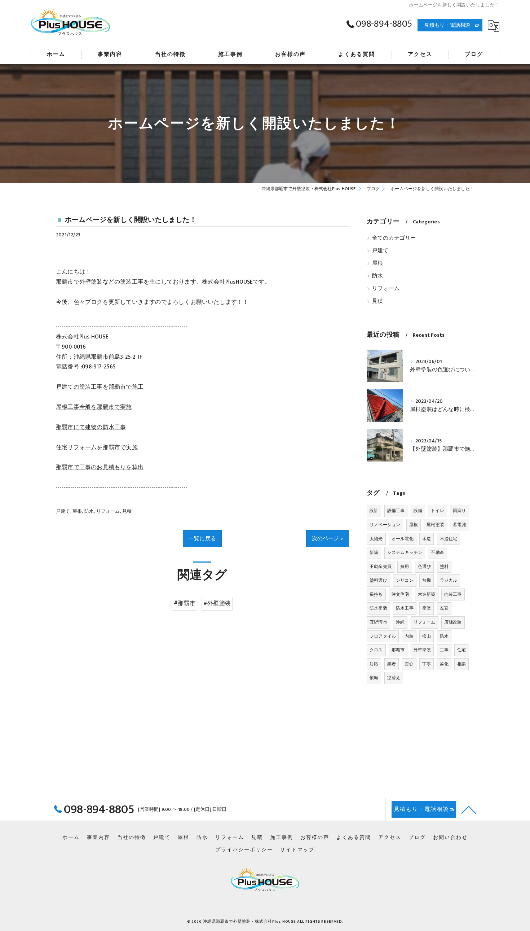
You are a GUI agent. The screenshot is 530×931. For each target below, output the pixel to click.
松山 (426, 636)
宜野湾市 (378, 622)
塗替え (394, 677)
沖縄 (400, 622)
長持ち (376, 594)
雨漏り (459, 510)
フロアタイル (383, 636)
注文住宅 (400, 594)
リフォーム (108, 511)
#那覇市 (184, 603)
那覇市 (398, 650)
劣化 (444, 664)
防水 (89, 511)
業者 (391, 664)
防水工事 (405, 608)
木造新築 (427, 594)
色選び (424, 566)
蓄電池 (459, 524)
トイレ (437, 510)
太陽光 (376, 538)
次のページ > (327, 538)
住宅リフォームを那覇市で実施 (97, 447)
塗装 (426, 608)
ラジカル (449, 580)
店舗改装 (453, 622)
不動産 (437, 552)
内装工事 (453, 594)
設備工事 (396, 510)
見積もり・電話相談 (447, 25)
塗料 (444, 566)
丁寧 (426, 664)
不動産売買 (381, 566)
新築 (374, 552)
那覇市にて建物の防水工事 (91, 427)
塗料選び (378, 580)
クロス (376, 650)
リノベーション (385, 524)
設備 (418, 510)
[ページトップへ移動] (468, 809)
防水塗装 (378, 608)
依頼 (374, 677)
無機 (426, 580)
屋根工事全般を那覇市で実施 (94, 407)
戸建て (63, 511)
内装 (409, 636)
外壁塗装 (422, 650)
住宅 (461, 650)
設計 (374, 510)
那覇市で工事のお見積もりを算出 (99, 467)
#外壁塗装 (217, 603)
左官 (444, 608)
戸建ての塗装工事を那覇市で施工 (99, 387)
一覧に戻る (202, 538)
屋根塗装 (435, 524)
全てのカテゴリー (394, 238)
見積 (127, 511)
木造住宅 (449, 538)
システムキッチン (405, 552)
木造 (426, 538)
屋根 (77, 511)
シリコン (405, 580)
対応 (374, 664)
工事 (444, 650)
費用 (404, 566)
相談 (461, 664)
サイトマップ (297, 850)
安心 (409, 664)
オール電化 (403, 538)
